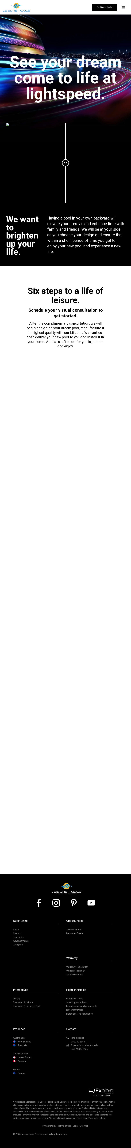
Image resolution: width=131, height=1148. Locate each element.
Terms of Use (64, 1126)
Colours (17, 933)
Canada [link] (22, 1061)
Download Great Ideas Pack (27, 1006)
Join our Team (73, 929)
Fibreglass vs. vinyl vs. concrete (81, 1006)
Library (16, 998)
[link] (40, 903)
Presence (18, 944)
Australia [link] (22, 1045)
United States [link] (25, 1057)
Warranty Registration (77, 967)
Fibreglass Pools (74, 998)
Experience (18, 937)
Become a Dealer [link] (75, 933)
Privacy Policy (49, 1126)
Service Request (74, 974)
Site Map (84, 1126)
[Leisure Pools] (66, 882)
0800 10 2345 (78, 1041)
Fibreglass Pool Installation (79, 1013)
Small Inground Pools (77, 1002)
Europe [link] (21, 1073)
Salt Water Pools (74, 1010)
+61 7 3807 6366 (79, 1049)
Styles (16, 929)
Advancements (21, 941)
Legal (75, 1126)
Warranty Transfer (75, 970)
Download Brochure (23, 1002)
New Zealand (24, 1041)
